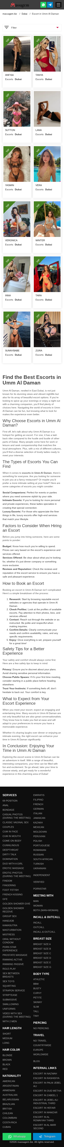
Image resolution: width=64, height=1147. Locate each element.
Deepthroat (11, 850)
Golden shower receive (13, 910)
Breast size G (42, 967)
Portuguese (41, 845)
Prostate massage (15, 955)
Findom (7, 880)
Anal (6, 805)
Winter (40, 240)
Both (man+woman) (45, 910)
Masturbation (12, 930)
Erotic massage (13, 868)
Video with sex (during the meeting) (17, 1015)
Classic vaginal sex (16, 822)
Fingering (9, 885)
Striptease (10, 995)
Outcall (38, 927)
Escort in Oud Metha (47, 1090)
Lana (38, 130)
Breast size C (42, 953)
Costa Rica (10, 1122)
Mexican (38, 827)
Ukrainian (39, 868)
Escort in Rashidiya (46, 1078)
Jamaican (39, 818)
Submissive (10, 999)
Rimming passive (13, 964)
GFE (5, 899)
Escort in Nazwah (45, 1073)
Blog (36, 1061)
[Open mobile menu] (58, 4)
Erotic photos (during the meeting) (17, 874)
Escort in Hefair (44, 1107)
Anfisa (9, 75)
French (38, 804)
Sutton (10, 130)
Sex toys (8, 981)
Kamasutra (10, 925)
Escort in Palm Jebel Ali (47, 1084)
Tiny (36, 1016)
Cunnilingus (11, 845)
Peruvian (39, 836)
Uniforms (9, 1008)
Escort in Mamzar (45, 1112)
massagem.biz (10, 14)
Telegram (49, 1136)
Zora (38, 350)
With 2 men (10, 1021)
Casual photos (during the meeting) (17, 816)
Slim (36, 1006)
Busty (37, 988)
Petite (37, 997)
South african (43, 859)
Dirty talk (9, 854)
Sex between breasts (11, 975)
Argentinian (11, 1085)
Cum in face (10, 831)
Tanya (39, 75)
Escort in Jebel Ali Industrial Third (45, 1101)
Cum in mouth (12, 836)
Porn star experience (10, 949)
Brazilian (9, 1104)
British (7, 1108)
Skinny (37, 1002)
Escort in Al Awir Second (44, 1127)
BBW (36, 983)
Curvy (37, 993)
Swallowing (11, 1004)
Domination (10, 859)
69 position (10, 800)
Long (6, 1043)
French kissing (13, 894)
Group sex (10, 916)
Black (6, 1064)
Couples (8, 827)
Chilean (8, 1113)
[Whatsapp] (43, 5)
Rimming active (12, 959)
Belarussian (11, 1099)
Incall (37, 922)
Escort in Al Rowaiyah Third (43, 1119)
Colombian (10, 1117)
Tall (36, 1011)
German (38, 808)
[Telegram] (50, 5)
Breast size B (42, 948)
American (9, 1081)
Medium (7, 1038)
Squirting (9, 986)
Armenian (9, 1090)
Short (7, 1033)
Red (5, 1069)
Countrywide (42, 1045)
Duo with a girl (13, 863)
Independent (41, 875)
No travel (40, 1040)
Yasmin (9, 185)
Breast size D (42, 958)
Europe (38, 1049)
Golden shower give (16, 903)
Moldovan (40, 831)
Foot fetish (11, 890)
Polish (37, 841)
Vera (38, 185)
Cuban (7, 1127)
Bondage (8, 809)
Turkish (38, 863)
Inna (8, 295)
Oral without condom (12, 941)
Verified (38, 882)
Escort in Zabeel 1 (45, 1095)
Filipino (38, 799)
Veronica (11, 240)
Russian (38, 854)
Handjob (8, 920)
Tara (38, 295)
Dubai (25, 14)
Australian (10, 1095)
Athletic (39, 979)
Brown (7, 1059)
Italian (37, 813)
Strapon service (14, 990)
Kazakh (38, 822)
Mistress (9, 934)
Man (36, 901)
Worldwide (40, 1054)
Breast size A (42, 944)
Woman (38, 905)
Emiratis (38, 795)
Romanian (39, 850)
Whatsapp (19, 1136)
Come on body (12, 840)
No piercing (41, 1028)
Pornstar (39, 888)
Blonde (7, 1055)
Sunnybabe (12, 350)
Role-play (9, 968)
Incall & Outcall (44, 931)
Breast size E (42, 962)
